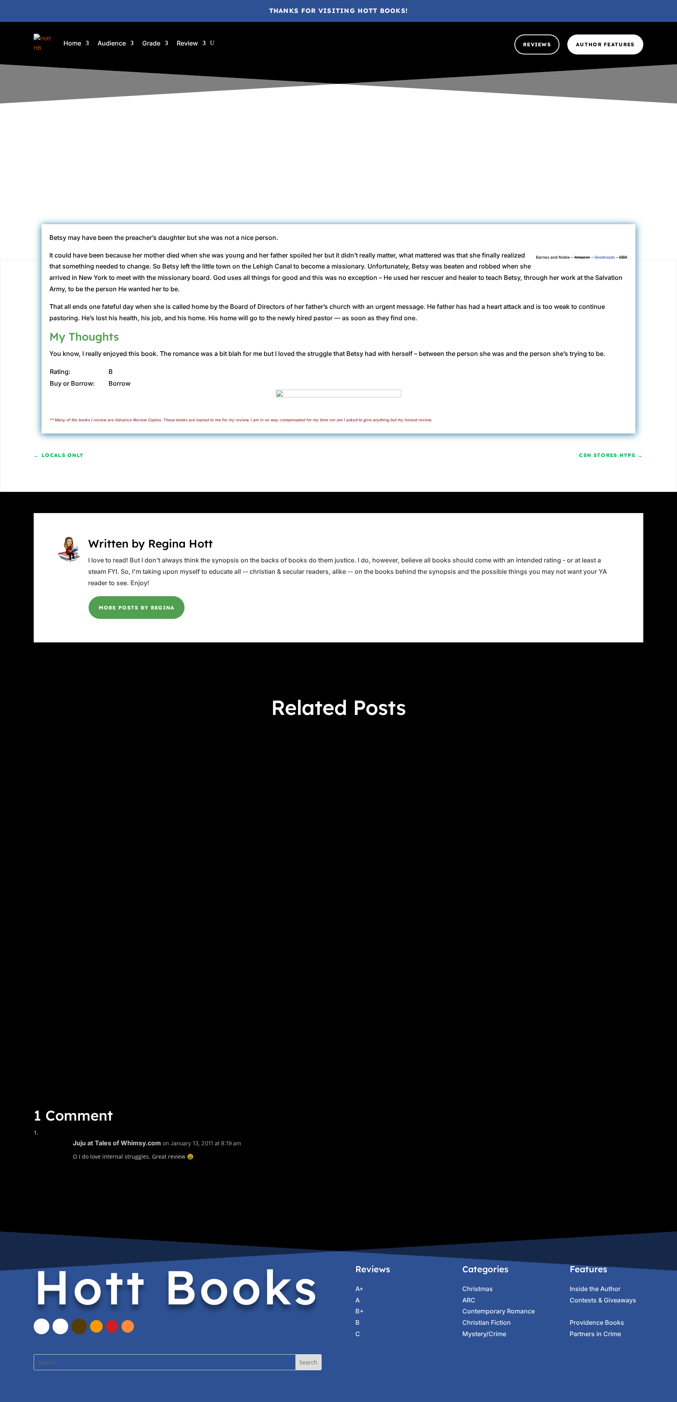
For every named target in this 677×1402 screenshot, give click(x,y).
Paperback (315, 870)
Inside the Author (595, 1289)
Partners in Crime (342, 768)
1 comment (468, 176)
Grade (151, 43)
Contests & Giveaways (603, 1300)
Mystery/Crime (484, 1334)
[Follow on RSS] (127, 1326)
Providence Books (597, 1322)
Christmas (477, 1289)
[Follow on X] (60, 1326)
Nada (420, 176)
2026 (150, 768)
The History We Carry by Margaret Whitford (133, 955)
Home (72, 43)
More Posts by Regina (136, 607)
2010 (299, 176)
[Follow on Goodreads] (79, 1326)
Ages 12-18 (323, 176)
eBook (402, 176)
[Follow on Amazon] (96, 1326)
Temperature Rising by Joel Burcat (114, 854)
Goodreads (604, 257)
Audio (192, 768)
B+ (387, 176)
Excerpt (232, 768)
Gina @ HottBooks (227, 176)
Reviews (537, 44)
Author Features (605, 44)
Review (187, 43)
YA (313, 970)
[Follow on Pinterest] (112, 1326)
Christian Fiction (486, 1322)
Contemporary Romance (498, 1311)
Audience (112, 43)
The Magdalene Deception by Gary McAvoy (132, 754)
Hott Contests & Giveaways (281, 768)
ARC (347, 176)
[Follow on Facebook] (41, 1326)
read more (59, 805)
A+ (163, 970)
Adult (174, 768)
